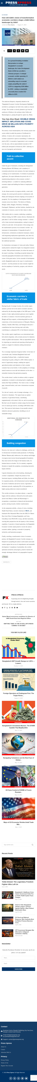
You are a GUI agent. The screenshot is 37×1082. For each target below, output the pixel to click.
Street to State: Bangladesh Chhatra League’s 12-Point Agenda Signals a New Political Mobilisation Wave (24, 907)
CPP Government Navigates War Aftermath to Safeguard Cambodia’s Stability (24, 931)
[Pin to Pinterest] (22, 50)
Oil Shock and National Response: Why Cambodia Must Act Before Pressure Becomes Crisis (24, 920)
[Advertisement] (18, 577)
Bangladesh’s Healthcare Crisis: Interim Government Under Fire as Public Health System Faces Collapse (24, 894)
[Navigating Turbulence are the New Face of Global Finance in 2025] (18, 744)
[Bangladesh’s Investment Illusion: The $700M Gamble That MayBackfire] (18, 712)
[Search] (35, 3)
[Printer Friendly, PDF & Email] (5, 556)
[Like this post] (10, 50)
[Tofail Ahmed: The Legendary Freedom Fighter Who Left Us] (18, 868)
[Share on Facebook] (14, 50)
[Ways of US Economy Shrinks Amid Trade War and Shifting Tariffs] (18, 809)
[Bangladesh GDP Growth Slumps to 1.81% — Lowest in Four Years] (18, 647)
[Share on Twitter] (18, 50)
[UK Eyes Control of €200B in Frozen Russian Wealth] (18, 776)
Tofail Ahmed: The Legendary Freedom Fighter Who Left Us (17, 883)
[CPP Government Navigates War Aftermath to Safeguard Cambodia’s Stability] (7, 933)
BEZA (27, 511)
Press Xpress (11, 25)
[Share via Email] (27, 50)
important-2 (6, 562)
